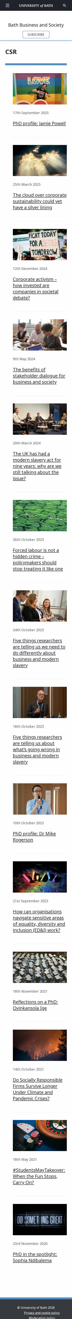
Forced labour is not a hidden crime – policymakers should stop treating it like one (38, 559)
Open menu (7, 5)
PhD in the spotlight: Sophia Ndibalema (35, 1257)
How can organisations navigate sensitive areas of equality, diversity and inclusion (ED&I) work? (39, 920)
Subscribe (36, 34)
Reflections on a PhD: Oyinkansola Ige (35, 1005)
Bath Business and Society (36, 25)
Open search (64, 5)
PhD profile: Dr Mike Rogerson (34, 836)
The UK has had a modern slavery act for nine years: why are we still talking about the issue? (37, 465)
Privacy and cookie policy (42, 1313)
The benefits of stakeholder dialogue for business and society (39, 375)
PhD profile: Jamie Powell (39, 123)
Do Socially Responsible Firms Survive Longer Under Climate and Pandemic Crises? (37, 1089)
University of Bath (36, 5)
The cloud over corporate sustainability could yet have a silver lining (40, 201)
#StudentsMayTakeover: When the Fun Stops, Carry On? (39, 1176)
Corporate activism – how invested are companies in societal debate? (35, 288)
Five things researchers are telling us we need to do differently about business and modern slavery (39, 652)
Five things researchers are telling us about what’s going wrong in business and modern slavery (37, 749)
